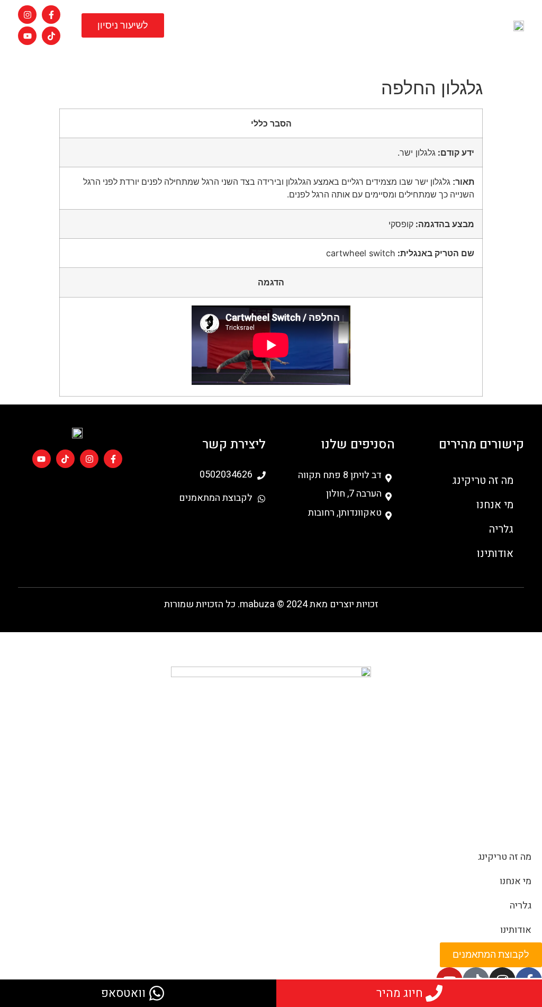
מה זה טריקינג (321, 57)
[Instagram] (27, 14)
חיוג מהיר (399, 993)
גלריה (245, 57)
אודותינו (212, 57)
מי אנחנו (277, 57)
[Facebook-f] (51, 14)
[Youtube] (27, 35)
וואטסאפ (123, 993)
